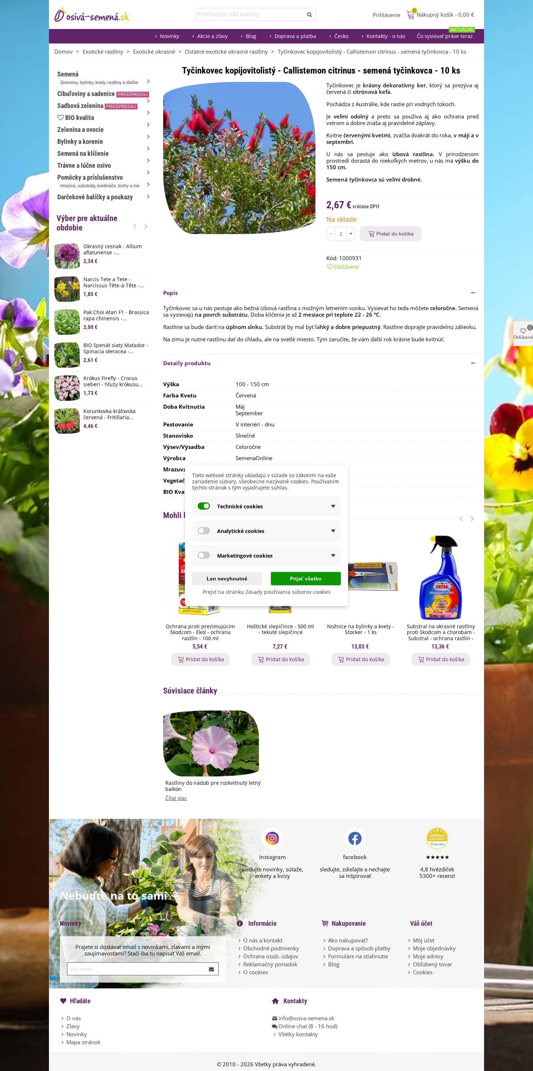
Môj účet (423, 940)
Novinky (169, 36)
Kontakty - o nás (386, 36)
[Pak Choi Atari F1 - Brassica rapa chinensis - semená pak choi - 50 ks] (67, 322)
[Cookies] (409, 972)
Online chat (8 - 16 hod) (307, 1026)
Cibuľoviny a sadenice (102, 93)
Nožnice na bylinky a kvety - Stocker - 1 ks (360, 630)
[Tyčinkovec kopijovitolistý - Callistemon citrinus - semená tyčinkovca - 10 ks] (239, 157)
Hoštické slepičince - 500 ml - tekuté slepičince (280, 630)
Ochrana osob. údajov (270, 956)
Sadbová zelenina (96, 105)
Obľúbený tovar (432, 964)
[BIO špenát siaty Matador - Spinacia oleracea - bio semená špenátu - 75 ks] (67, 355)
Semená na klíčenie (83, 153)
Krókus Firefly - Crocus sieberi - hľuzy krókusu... (113, 381)
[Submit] (211, 969)
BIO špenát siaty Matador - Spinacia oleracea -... (115, 348)
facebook (355, 856)
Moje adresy (428, 956)
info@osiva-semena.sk (306, 1018)
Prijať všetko (306, 579)
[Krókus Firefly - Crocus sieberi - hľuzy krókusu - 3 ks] (67, 388)
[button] (134, 226)
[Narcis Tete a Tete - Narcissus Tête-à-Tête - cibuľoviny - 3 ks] (67, 289)
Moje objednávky (434, 948)
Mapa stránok (83, 1042)
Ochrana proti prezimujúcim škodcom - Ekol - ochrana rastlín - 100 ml (200, 633)
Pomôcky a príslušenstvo (98, 181)
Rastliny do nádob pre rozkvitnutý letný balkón (213, 786)
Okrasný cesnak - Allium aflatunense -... (112, 249)
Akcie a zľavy (212, 36)
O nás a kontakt (262, 940)
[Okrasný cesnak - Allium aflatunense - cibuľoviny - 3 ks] (67, 256)
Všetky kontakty (298, 1034)
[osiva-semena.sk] (97, 14)
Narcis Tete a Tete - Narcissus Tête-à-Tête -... (113, 282)
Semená (97, 77)
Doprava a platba (295, 36)
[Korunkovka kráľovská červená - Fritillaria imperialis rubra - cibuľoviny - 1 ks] (67, 421)
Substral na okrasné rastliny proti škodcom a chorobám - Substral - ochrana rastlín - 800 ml (441, 636)
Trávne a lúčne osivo (84, 165)
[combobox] (249, 14)
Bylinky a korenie (80, 141)
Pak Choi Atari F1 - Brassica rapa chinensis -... (116, 315)
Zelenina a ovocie (80, 129)
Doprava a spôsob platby (359, 948)
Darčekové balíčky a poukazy (95, 197)
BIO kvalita (79, 117)
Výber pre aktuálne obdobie (87, 223)
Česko (341, 36)
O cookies (255, 972)
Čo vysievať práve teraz (445, 34)
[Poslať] (309, 14)
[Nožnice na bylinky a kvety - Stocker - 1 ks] (360, 578)
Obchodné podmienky (271, 948)
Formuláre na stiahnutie (358, 956)
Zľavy (73, 1026)
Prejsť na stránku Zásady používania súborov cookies (267, 591)
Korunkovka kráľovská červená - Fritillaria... (109, 414)
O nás (73, 1018)
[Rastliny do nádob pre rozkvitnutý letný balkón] (211, 742)
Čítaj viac (176, 798)
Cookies (423, 972)
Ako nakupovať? (348, 940)
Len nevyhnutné (227, 579)
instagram (272, 856)
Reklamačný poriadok (270, 964)
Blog (251, 36)
